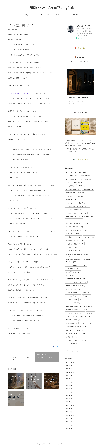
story (69, 330)
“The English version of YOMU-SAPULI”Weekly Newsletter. (79, 261)
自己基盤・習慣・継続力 (74, 227)
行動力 (86, 292)
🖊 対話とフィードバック (74, 182)
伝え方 (90, 313)
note (41, 15)
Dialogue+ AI (88, 189)
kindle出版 (70, 192)
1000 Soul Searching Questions (76, 326)
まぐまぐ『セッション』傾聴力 (76, 282)
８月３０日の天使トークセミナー (19, 93)
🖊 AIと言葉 (71, 186)
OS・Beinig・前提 (73, 189)
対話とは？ (89, 237)
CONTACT (76, 15)
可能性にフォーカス (73, 237)
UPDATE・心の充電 (73, 320)
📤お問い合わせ (80, 48)
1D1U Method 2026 (85, 172)
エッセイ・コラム (73, 303)
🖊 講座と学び (85, 175)
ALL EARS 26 (71, 172)
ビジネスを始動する (73, 292)
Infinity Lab (88, 306)
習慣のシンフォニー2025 (74, 196)
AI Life (81, 192)
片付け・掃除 (71, 337)
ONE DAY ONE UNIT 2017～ (76, 279)
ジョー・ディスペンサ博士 (75, 203)
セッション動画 (71, 343)
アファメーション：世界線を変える (77, 206)
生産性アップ (71, 299)
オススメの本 (71, 323)
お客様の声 (79, 330)
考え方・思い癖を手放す (74, 244)
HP (34, 15)
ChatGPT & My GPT (86, 216)
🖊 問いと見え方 (86, 179)
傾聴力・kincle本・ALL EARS (76, 230)
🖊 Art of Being (71, 175)
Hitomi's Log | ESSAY (53, 15)
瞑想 (82, 299)
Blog (26, 15)
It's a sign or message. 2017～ (76, 309)
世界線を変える (72, 233)
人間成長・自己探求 (73, 247)
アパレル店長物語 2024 (74, 210)
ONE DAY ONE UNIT (74, 220)
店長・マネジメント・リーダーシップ (78, 316)
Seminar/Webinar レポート (75, 286)
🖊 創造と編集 (71, 179)
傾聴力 (86, 296)
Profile (66, 15)
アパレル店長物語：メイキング (76, 213)
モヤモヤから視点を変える (75, 240)
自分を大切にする (73, 272)
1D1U (81, 186)
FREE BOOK (71, 216)
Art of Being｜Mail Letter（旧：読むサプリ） (78, 255)
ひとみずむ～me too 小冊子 (75, 333)
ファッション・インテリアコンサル (77, 340)
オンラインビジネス (73, 296)
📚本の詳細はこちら (80, 159)
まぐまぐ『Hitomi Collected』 (76, 265)
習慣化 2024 (71, 199)
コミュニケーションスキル (75, 313)
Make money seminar (73, 306)
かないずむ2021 (72, 268)
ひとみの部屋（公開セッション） (77, 223)
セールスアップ (86, 323)
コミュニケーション (73, 250)
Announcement (72, 275)
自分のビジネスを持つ (74, 289)
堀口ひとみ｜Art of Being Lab (52, 8)
